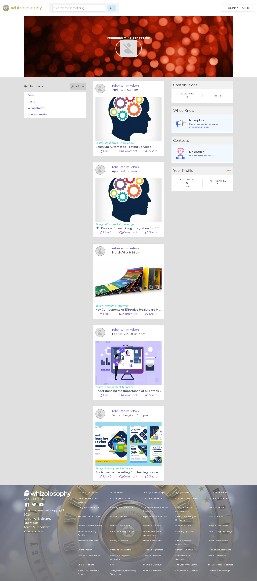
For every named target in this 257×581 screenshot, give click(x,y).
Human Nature (183, 525)
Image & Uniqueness (218, 525)
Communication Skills (186, 498)
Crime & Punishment (218, 498)
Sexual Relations (86, 564)
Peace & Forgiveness (153, 549)
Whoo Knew (36, 108)
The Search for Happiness (220, 564)
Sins (112, 564)
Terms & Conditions (37, 527)
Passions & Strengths (120, 549)
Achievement (117, 492)
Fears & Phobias (216, 516)
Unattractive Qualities (186, 570)
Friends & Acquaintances (90, 525)
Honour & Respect (152, 525)
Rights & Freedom (152, 555)
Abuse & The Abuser (88, 492)
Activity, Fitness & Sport (155, 492)
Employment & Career (119, 387)
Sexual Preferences (217, 555)
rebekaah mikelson (125, 85)
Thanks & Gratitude (152, 564)
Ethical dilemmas (119, 516)
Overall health (85, 549)
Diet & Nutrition (216, 507)
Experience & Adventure (155, 516)
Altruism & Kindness (218, 492)
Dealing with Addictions (122, 507)
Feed (31, 95)
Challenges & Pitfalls (120, 498)
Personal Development (219, 549)
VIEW (228, 170)
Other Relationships (218, 540)
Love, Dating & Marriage (220, 531)
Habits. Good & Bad (120, 525)
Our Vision (31, 523)
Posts (31, 101)
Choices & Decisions (152, 498)
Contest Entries (38, 114)
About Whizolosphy (37, 518)
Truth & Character (152, 570)
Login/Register (237, 8)
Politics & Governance (89, 555)
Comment (130, 151)
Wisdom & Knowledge (119, 143)
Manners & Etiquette (88, 540)
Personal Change (184, 549)
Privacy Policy (33, 531)
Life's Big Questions (185, 531)
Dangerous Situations (89, 507)
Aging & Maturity (184, 492)
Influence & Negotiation (122, 531)
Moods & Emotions (152, 540)
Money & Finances (117, 305)
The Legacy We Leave (186, 564)
